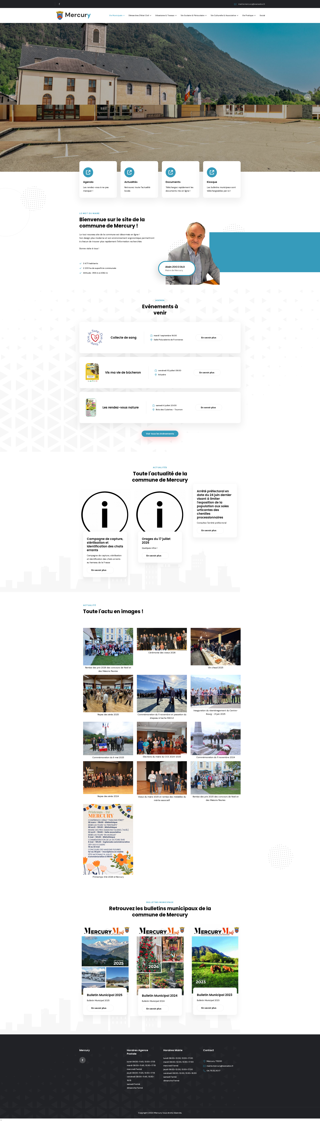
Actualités (131, 182)
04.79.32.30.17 (213, 1070)
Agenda (88, 182)
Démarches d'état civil (139, 15)
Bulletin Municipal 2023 (214, 995)
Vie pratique (247, 15)
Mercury (158, 1113)
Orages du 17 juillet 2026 (156, 541)
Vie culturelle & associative (223, 15)
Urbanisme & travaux (164, 15)
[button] (12, 97)
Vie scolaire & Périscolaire (192, 15)
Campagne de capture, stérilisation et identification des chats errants (105, 544)
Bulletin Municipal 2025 (104, 995)
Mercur (77, 15)
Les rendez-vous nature (120, 407)
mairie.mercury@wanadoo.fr (251, 4)
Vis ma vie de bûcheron (123, 372)
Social (262, 15)
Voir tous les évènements (160, 433)
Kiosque (212, 182)
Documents (173, 182)
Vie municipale (115, 15)
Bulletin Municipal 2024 (160, 996)
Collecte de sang (123, 337)
